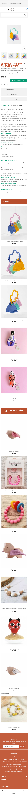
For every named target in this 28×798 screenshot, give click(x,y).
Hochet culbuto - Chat (14, 649)
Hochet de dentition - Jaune (14, 727)
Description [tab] (5, 105)
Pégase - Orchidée (14, 569)
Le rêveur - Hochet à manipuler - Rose (14, 241)
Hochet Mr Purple (14, 359)
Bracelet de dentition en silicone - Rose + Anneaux (14, 529)
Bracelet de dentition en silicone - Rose (14, 490)
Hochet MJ (14, 398)
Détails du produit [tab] (17, 105)
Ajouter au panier (18, 81)
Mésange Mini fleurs (14, 688)
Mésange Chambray (14, 451)
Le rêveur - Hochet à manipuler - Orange (14, 319)
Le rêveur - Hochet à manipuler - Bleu (14, 280)
